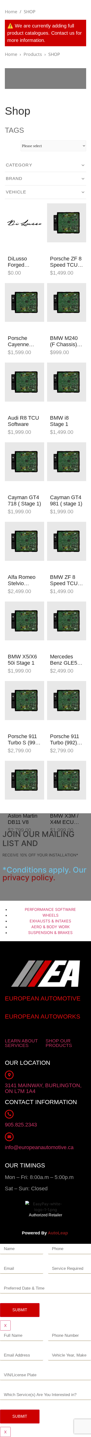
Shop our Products (59, 1043)
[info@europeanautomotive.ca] (9, 1136)
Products (33, 54)
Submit (19, 1310)
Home (11, 11)
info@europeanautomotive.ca (39, 1147)
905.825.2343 (21, 1125)
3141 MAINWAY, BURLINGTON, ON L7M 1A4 (43, 1088)
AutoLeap (58, 1233)
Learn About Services (21, 1043)
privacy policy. (28, 877)
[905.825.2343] (9, 1114)
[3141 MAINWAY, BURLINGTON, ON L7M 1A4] (9, 1075)
